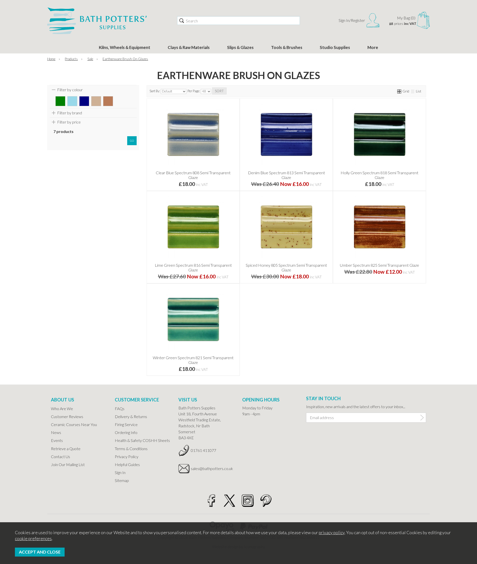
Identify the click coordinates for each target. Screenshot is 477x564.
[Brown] (108, 101)
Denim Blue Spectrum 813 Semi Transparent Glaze (286, 175)
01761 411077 (203, 450)
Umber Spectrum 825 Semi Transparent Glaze (379, 265)
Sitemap (122, 480)
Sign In (120, 472)
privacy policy (332, 532)
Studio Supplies (335, 47)
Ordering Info (126, 432)
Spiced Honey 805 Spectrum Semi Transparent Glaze (286, 267)
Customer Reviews (67, 416)
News (56, 432)
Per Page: (194, 91)
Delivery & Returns (131, 416)
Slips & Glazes (240, 47)
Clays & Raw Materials (189, 47)
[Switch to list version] (413, 91)
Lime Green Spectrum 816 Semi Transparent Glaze (193, 267)
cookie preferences (33, 538)
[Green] (60, 101)
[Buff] (96, 101)
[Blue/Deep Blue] (84, 101)
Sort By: (155, 91)
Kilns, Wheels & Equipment (124, 47)
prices (405, 23)
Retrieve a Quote (65, 448)
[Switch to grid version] (399, 91)
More (372, 47)
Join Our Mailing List (68, 464)
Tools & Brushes (286, 47)
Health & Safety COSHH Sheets (142, 440)
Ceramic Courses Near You (74, 424)
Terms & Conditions (131, 448)
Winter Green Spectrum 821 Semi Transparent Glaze (193, 360)
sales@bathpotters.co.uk (212, 468)
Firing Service (126, 424)
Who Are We (62, 408)
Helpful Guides (127, 464)
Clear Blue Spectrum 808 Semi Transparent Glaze (193, 175)
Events (57, 440)
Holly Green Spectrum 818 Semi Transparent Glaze (379, 175)
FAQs (119, 408)
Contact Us (60, 456)
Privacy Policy (126, 456)
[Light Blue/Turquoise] (72, 101)
